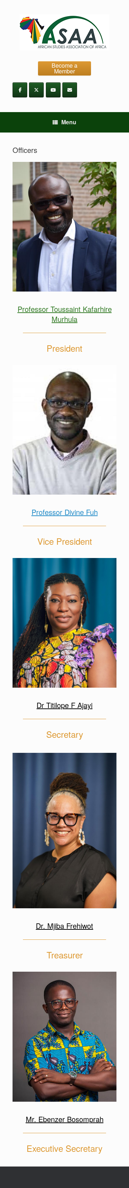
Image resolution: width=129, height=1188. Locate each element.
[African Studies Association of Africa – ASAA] (64, 32)
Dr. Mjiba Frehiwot (64, 925)
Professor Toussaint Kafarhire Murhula (65, 314)
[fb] (20, 89)
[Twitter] (36, 89)
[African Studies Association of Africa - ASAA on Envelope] (69, 89)
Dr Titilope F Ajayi (64, 705)
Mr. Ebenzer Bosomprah (65, 1119)
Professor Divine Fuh (65, 512)
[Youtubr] (53, 89)
